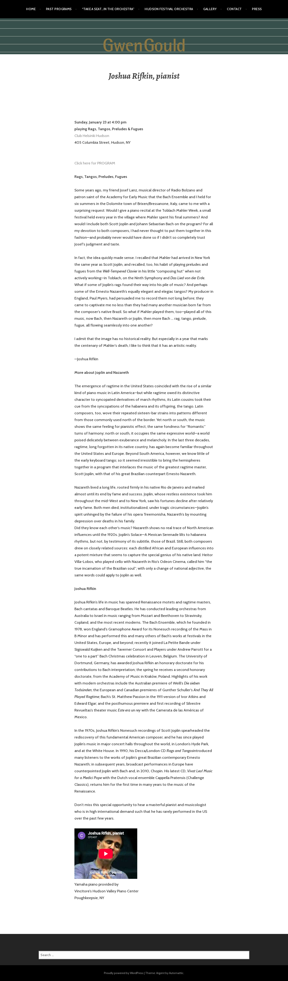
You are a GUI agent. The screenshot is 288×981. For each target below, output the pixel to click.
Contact (234, 9)
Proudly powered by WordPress (123, 973)
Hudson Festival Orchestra (169, 9)
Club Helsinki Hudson (91, 135)
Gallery (210, 9)
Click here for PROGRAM (94, 163)
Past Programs (59, 9)
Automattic (176, 973)
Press (257, 9)
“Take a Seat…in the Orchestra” (108, 9)
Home (31, 9)
